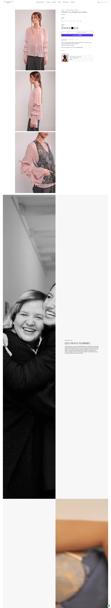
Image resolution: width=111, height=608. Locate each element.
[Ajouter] (91, 60)
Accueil (62, 10)
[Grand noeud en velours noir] (64, 58)
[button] (48, 2)
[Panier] (107, 2)
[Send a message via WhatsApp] (108, 605)
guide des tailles (79, 47)
